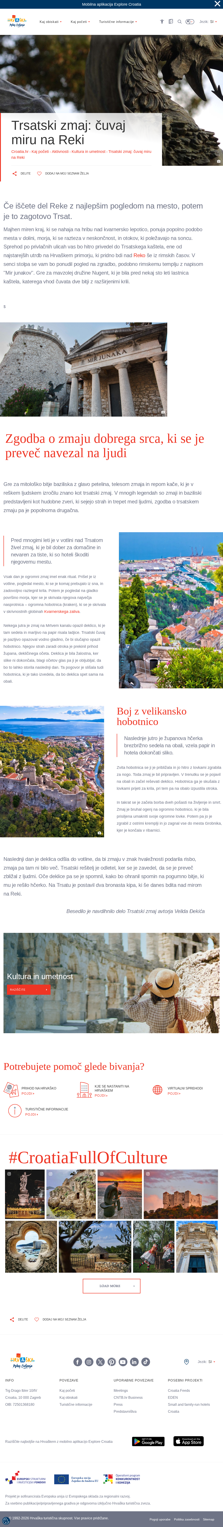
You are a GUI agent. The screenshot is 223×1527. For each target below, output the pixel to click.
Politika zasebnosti (187, 1518)
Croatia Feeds (179, 1387)
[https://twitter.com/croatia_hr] (100, 1358)
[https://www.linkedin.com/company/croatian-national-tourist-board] (134, 1358)
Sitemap (208, 1518)
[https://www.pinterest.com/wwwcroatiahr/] (111, 1358)
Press (118, 1401)
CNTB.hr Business (128, 1394)
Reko (148, 255)
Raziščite (18, 986)
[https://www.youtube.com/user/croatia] (122, 1358)
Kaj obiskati (68, 1394)
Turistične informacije (77, 1401)
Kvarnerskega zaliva (78, 611)
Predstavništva (125, 1408)
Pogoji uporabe (160, 1518)
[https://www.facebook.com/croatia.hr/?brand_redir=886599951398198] (77, 1358)
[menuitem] (148, 1438)
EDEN (172, 1394)
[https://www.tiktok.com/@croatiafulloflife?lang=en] (145, 1358)
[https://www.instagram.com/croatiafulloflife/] (88, 1358)
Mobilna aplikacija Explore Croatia (111, 4)
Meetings (121, 1387)
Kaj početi (67, 1387)
